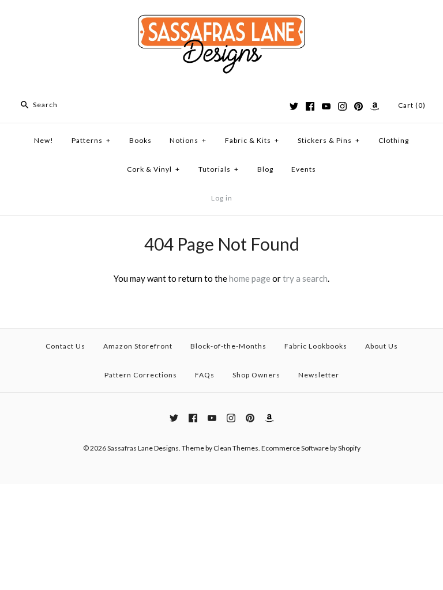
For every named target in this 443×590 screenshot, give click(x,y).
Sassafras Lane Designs (143, 448)
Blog (265, 169)
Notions (188, 140)
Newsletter (318, 374)
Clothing (393, 140)
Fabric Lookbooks (315, 346)
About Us (381, 346)
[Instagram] (342, 106)
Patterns (91, 140)
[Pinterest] (358, 106)
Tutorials (218, 169)
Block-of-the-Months (228, 346)
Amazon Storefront (137, 346)
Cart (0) (412, 105)
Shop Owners (256, 374)
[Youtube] (326, 106)
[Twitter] (294, 106)
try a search (305, 278)
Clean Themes (235, 448)
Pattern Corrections (140, 374)
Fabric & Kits (252, 140)
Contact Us (65, 346)
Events (303, 169)
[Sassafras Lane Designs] (221, 18)
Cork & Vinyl (153, 169)
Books (140, 140)
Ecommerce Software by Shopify (311, 448)
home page (250, 278)
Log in (221, 198)
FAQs (205, 374)
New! (44, 140)
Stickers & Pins (329, 140)
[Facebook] (310, 106)
